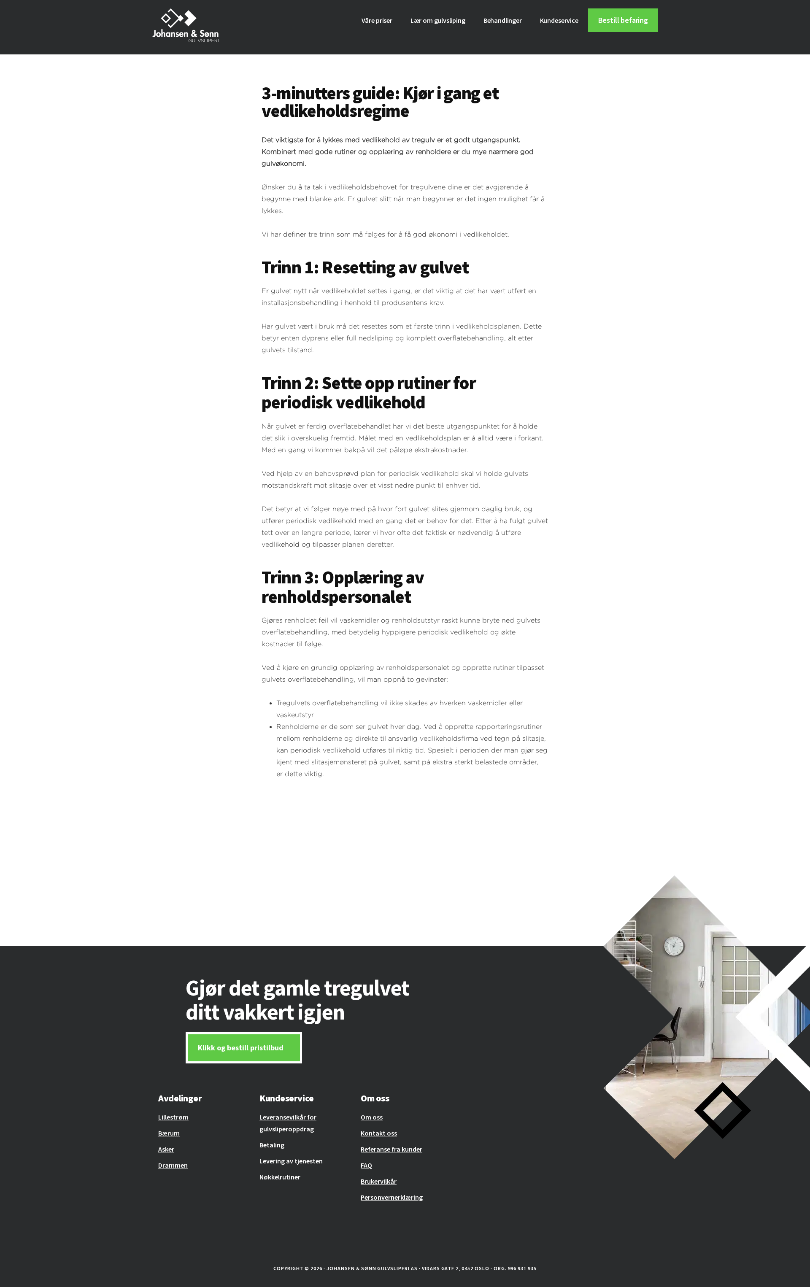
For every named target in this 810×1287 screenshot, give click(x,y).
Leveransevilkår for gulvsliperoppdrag (287, 1123)
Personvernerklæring (392, 1197)
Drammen (173, 1165)
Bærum (169, 1133)
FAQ (366, 1165)
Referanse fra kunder (391, 1149)
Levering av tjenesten (291, 1161)
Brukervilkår (379, 1181)
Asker (166, 1149)
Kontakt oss (379, 1133)
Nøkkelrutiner (279, 1177)
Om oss (372, 1117)
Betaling (271, 1145)
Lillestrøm (173, 1117)
